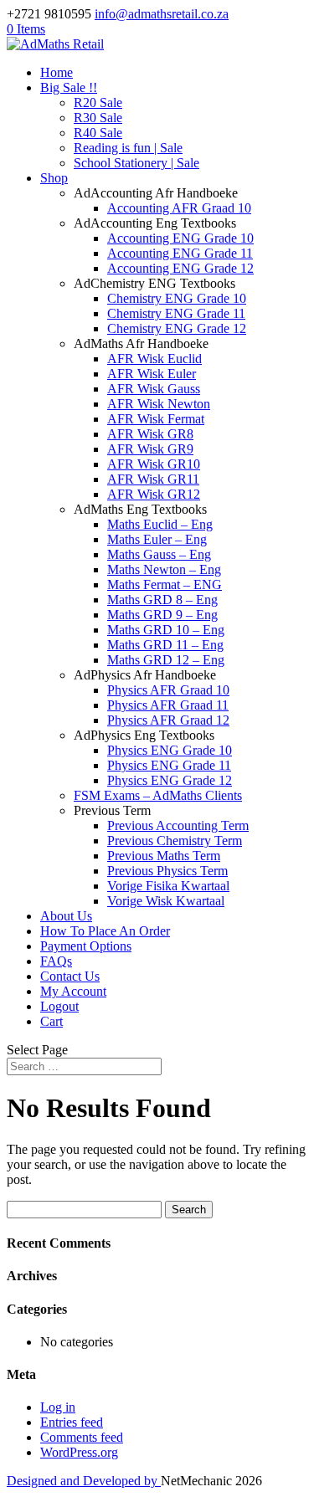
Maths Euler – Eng (157, 539)
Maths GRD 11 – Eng (165, 645)
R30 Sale (98, 117)
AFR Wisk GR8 (150, 434)
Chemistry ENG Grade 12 (176, 328)
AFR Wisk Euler (151, 374)
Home (56, 72)
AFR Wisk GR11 (153, 479)
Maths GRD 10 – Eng (165, 630)
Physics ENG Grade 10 (169, 750)
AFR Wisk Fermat (155, 419)
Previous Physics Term (167, 871)
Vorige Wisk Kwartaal (165, 901)
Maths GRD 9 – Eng (162, 614)
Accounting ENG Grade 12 (180, 268)
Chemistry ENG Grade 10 (176, 298)
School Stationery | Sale (136, 163)
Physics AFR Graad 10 (168, 690)
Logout (59, 1006)
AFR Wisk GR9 (150, 449)
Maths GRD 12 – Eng (165, 660)
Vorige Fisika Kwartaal (168, 886)
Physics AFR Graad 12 (168, 720)
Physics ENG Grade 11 (169, 765)
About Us (66, 916)
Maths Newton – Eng (164, 569)
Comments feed (81, 1437)
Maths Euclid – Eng (160, 524)
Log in (57, 1407)
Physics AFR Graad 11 (168, 705)
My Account (73, 991)
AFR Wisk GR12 (153, 494)
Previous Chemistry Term (174, 840)
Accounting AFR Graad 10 (179, 208)
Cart (51, 1021)
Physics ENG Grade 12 (169, 780)
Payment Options (85, 946)
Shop (54, 178)
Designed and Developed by (84, 1481)
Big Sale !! (68, 87)
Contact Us (70, 976)
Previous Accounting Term (178, 825)
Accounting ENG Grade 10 (180, 238)
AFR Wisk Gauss (153, 389)
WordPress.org (79, 1452)
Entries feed (71, 1422)
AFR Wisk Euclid (154, 358)
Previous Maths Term (163, 855)
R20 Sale (98, 102)
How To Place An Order (105, 931)
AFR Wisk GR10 (153, 464)
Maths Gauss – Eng (159, 554)
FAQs (56, 961)
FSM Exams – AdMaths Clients (158, 795)
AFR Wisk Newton (158, 404)
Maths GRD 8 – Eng (162, 599)
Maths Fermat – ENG (164, 584)
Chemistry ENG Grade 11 (176, 313)
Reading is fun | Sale (128, 148)
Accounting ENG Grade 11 (180, 253)
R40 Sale (98, 133)
